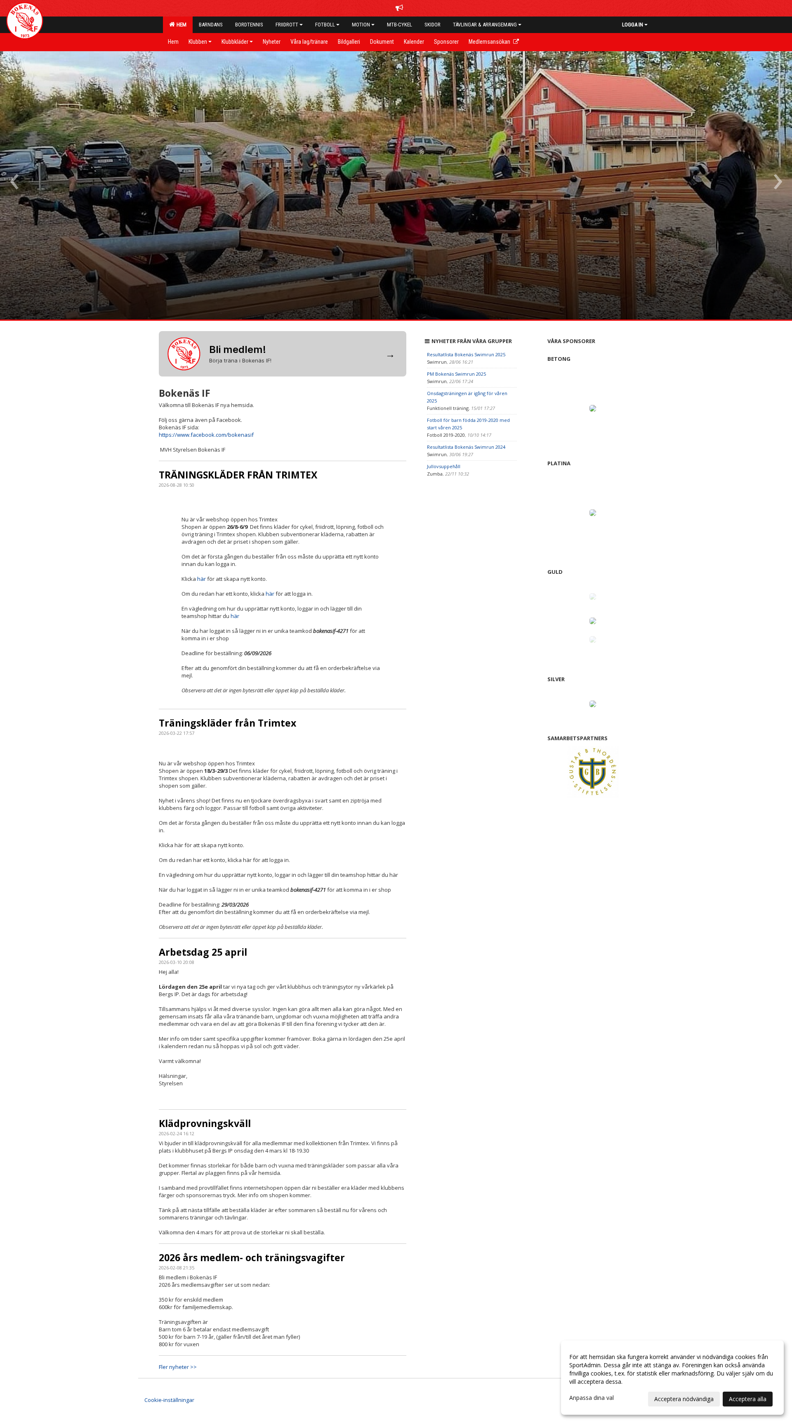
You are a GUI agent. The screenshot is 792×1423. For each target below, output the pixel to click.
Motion (361, 24)
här (201, 578)
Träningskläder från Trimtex (227, 722)
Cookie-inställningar (169, 1400)
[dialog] (672, 1377)
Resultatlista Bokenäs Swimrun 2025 (466, 354)
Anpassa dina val (591, 1398)
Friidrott (287, 24)
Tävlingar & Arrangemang (485, 24)
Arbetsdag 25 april (203, 952)
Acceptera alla (747, 1399)
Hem (180, 24)
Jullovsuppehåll (443, 466)
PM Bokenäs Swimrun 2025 (456, 374)
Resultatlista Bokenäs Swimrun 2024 (466, 447)
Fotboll (325, 24)
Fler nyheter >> (178, 1367)
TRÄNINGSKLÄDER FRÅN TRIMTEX (238, 474)
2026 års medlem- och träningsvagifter (252, 1257)
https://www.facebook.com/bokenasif (206, 434)
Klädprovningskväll (205, 1123)
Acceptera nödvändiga (684, 1399)
